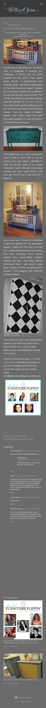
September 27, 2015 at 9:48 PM (32, 451)
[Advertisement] (23, 575)
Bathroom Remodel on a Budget (21, 680)
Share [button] (5, 23)
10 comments (13, 646)
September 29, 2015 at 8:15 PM (32, 509)
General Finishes (33, 102)
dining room (8, 436)
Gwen (12, 476)
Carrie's (7, 362)
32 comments (13, 683)
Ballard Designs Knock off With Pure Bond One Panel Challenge (21, 642)
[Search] (41, 3)
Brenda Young (15, 509)
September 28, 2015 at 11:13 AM (25, 476)
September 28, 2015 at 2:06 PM (31, 497)
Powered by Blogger (24, 697)
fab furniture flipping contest (13, 439)
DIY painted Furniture (19, 436)
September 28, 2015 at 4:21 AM (28, 459)
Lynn (32, 359)
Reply (12, 471)
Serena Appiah (16, 451)
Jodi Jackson (22, 458)
